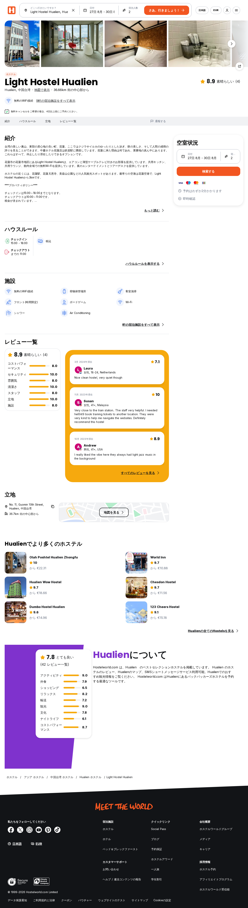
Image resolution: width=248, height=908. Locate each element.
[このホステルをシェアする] (239, 66)
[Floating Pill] (231, 44)
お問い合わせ (111, 869)
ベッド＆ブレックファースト (120, 849)
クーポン (66, 900)
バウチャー (85, 900)
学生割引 (156, 879)
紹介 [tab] (7, 121)
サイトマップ (140, 900)
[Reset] (73, 10)
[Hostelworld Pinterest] (48, 830)
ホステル (11, 74)
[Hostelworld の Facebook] (11, 830)
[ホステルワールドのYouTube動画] (39, 830)
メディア (205, 839)
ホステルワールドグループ (216, 829)
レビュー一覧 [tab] (68, 121)
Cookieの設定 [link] (162, 900)
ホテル (107, 839)
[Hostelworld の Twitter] (20, 830)
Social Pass (158, 829)
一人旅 (155, 869)
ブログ (155, 839)
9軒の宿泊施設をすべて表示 (55, 101)
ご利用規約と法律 (44, 900)
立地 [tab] (48, 121)
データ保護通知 (17, 900)
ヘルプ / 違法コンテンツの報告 (122, 879)
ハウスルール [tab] (27, 121)
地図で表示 (42, 90)
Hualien (10, 90)
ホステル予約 (208, 869)
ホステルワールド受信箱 (215, 889)
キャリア (205, 849)
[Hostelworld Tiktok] (57, 830)
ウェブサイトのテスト (111, 900)
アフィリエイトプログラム (216, 879)
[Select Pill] (227, 10)
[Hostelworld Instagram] (29, 830)
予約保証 (156, 849)
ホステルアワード (162, 859)
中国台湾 (24, 90)
